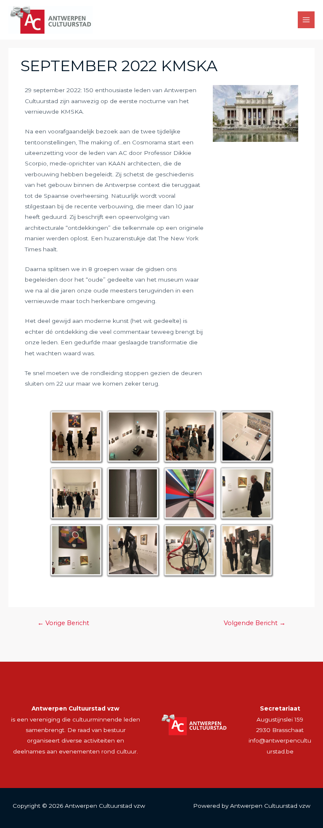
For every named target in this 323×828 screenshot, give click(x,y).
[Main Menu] (306, 20)
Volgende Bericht (255, 623)
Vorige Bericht (63, 623)
